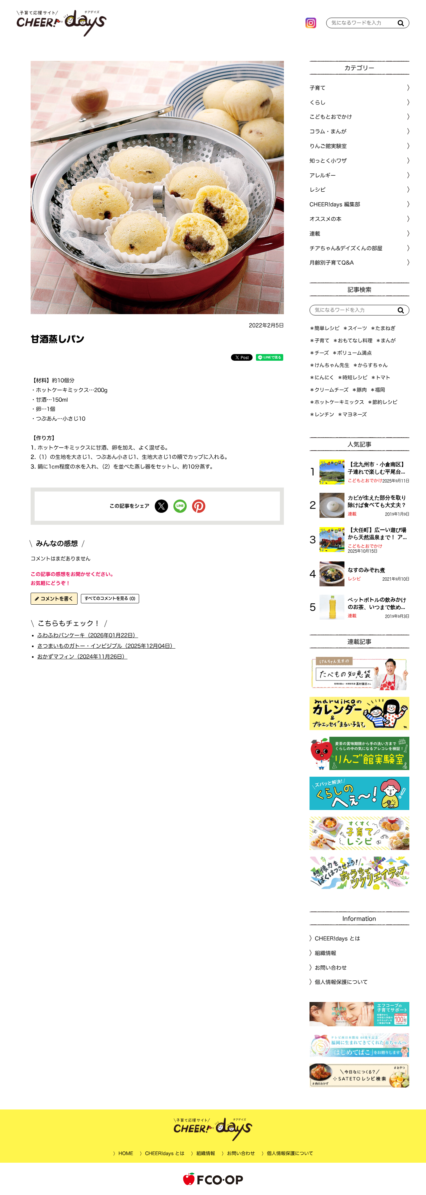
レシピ (354, 579)
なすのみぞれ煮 (366, 570)
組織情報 (325, 953)
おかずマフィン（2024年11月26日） (82, 656)
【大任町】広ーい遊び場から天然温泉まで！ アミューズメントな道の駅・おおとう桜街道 (378, 534)
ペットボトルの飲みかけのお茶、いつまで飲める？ (377, 604)
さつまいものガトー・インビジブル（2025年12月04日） (106, 646)
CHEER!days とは (337, 938)
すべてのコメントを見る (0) (110, 598)
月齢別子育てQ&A (332, 262)
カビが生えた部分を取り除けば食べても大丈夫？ (377, 501)
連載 (315, 233)
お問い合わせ (331, 967)
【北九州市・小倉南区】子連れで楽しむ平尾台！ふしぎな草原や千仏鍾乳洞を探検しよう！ (377, 469)
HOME (125, 1153)
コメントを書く (56, 598)
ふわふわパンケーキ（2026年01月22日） (87, 635)
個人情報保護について (341, 982)
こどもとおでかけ (365, 481)
